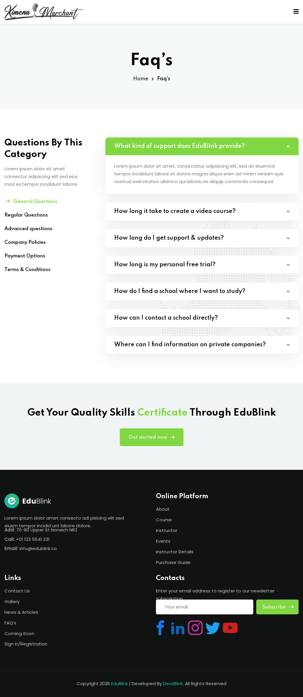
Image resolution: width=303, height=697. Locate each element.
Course (164, 520)
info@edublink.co (38, 548)
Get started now (148, 437)
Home (140, 78)
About (163, 509)
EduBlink (119, 683)
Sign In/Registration (25, 644)
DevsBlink (173, 683)
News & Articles (21, 612)
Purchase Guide (173, 562)
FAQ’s (10, 623)
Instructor (166, 530)
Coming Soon (19, 633)
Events (163, 541)
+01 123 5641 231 (33, 539)
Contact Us (17, 591)
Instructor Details (175, 552)
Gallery (12, 601)
